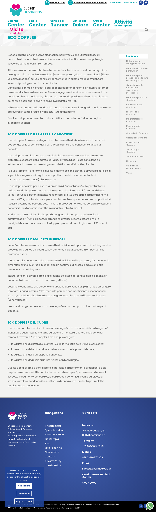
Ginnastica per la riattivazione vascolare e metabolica (134, 89)
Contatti (50, 456)
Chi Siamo (115, 2)
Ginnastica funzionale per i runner (137, 69)
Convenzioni (52, 452)
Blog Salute (130, 2)
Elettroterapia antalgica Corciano (135, 62)
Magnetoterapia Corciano (134, 120)
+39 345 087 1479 (92, 457)
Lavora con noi (53, 448)
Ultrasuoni (131, 161)
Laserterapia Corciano (132, 113)
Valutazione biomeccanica (133, 167)
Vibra (129, 172)
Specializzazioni (54, 430)
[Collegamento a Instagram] (141, 2)
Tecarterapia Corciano (132, 151)
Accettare (24, 485)
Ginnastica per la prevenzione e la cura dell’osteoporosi (137, 78)
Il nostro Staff (53, 426)
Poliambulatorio (54, 434)
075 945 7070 (57, 2)
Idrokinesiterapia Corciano (134, 106)
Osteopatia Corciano (136, 137)
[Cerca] (145, 31)
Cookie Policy (53, 465)
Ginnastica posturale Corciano (136, 98)
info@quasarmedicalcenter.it (90, 2)
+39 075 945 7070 (93, 446)
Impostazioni (24, 501)
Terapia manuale (135, 156)
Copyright (70, 508)
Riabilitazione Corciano (133, 143)
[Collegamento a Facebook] (146, 2)
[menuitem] (54, 3)
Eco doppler (22, 38)
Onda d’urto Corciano (137, 133)
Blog (47, 443)
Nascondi (24, 493)
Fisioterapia (52, 439)
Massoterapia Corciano (133, 127)
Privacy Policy (53, 461)
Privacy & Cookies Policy (69, 504)
